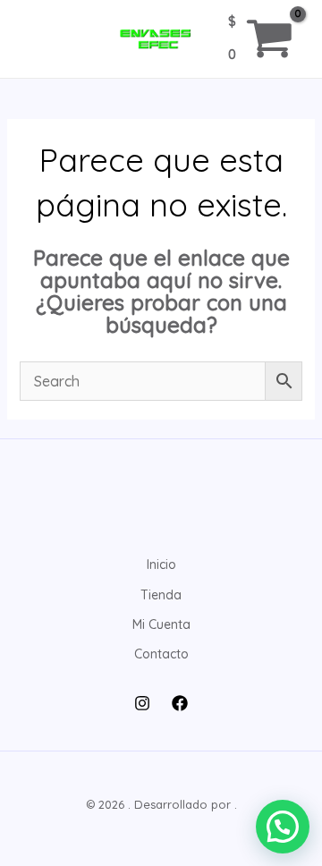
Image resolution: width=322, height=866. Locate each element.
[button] (282, 826)
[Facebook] (180, 703)
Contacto (161, 654)
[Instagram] (142, 703)
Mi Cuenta (161, 624)
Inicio (161, 564)
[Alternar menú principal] (39, 39)
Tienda (161, 595)
